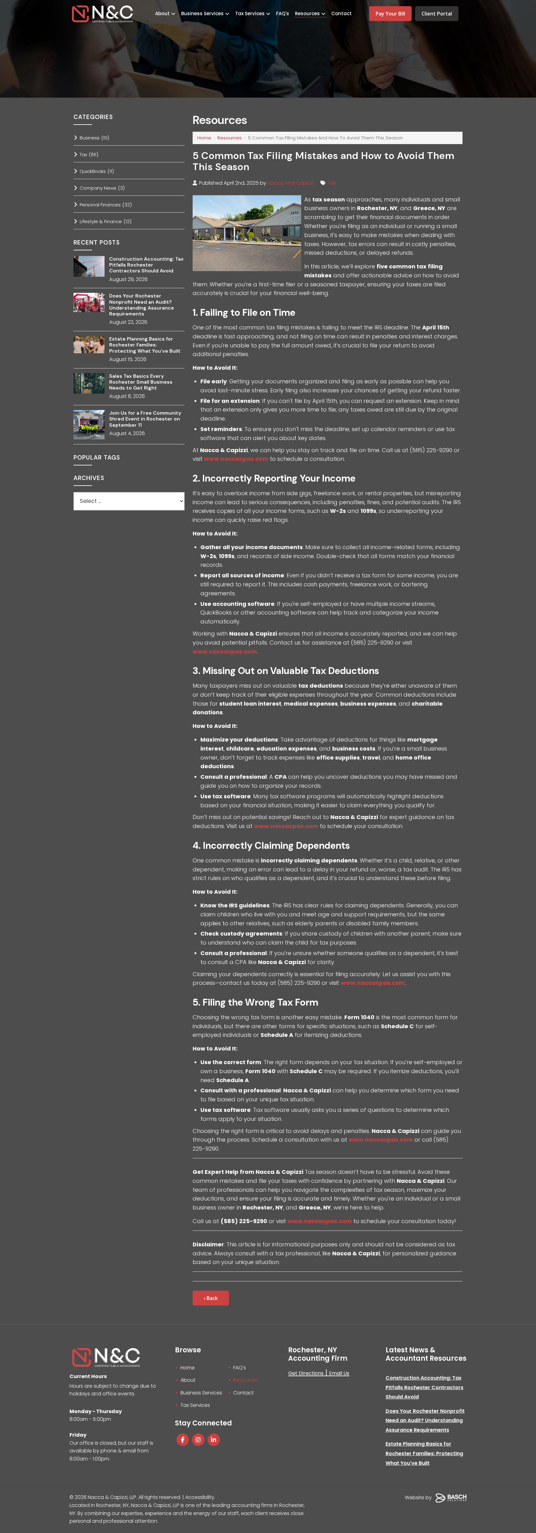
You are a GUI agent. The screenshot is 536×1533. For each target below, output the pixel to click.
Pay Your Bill (390, 13)
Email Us (339, 1373)
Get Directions (306, 1373)
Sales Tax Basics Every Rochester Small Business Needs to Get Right (140, 382)
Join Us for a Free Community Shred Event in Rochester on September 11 (145, 419)
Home (204, 137)
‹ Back (211, 1298)
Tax (332, 183)
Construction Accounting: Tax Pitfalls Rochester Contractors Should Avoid (146, 265)
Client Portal (437, 13)
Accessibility (199, 1497)
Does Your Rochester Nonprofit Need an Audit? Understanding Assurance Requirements (141, 305)
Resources (229, 137)
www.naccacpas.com (236, 459)
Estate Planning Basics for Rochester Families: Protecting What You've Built (145, 345)
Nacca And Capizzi (290, 183)
